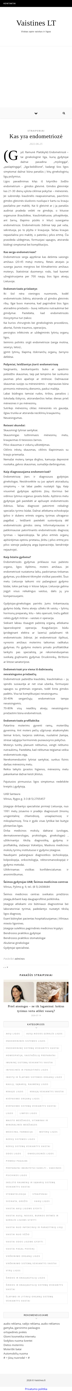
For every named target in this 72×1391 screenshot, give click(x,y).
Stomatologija (16, 1194)
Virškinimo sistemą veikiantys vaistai (31, 1263)
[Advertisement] (36, 77)
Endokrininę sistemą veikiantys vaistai (32, 1048)
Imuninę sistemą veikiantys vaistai (29, 1062)
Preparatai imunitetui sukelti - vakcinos (34, 1168)
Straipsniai (36, 130)
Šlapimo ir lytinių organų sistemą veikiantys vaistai (29, 1298)
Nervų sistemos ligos (20, 1139)
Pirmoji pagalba (17, 1161)
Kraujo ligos (14, 1091)
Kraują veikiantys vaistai (47, 1091)
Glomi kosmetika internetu (19, 1336)
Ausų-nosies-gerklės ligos (44, 1033)
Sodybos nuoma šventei (17, 1340)
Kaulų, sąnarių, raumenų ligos (27, 1084)
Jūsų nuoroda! (16, 1357)
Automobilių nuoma (15, 1353)
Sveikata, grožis (17, 1201)
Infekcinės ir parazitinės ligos (27, 1069)
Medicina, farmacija (19, 1131)
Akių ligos (13, 1033)
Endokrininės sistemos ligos (25, 1041)
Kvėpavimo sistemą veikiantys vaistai (31, 1106)
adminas (20, 958)
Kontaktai (9, 3)
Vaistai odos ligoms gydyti (24, 1241)
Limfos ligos (28, 1113)
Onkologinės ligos (41, 1153)
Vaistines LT (36, 23)
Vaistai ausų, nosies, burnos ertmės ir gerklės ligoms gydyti (32, 1217)
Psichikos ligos (16, 1175)
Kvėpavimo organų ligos (23, 1098)
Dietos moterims (13, 1345)
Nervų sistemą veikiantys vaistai (28, 1146)
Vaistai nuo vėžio (18, 1234)
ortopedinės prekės (15, 1332)
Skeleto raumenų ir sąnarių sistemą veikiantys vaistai (30, 1184)
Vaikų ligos (42, 1201)
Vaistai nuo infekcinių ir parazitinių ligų (34, 1227)
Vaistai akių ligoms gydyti (24, 1208)
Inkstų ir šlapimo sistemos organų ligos (34, 1077)
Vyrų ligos (13, 1270)
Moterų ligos (48, 1131)
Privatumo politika (36, 1389)
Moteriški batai (12, 1349)
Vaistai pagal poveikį (20, 1248)
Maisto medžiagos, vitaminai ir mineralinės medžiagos (27, 1122)
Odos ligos (13, 1153)
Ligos (9, 1113)
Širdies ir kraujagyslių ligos (25, 1277)
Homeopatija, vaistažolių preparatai (31, 1055)
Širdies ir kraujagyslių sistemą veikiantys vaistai (34, 1287)
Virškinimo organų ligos (23, 1256)
